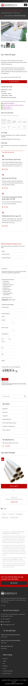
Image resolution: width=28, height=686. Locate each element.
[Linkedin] (4, 605)
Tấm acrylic (5, 412)
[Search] (25, 396)
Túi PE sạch (11, 514)
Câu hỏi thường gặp (8, 670)
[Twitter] (3, 605)
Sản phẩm (5, 666)
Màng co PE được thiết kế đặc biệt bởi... (11, 640)
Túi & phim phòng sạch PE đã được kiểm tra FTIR (12, 198)
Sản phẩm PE (19, 514)
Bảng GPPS (5, 408)
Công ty (5, 661)
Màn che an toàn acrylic (7, 646)
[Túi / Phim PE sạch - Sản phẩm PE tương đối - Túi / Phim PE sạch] (25, 40)
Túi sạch (4, 514)
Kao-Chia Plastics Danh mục (11, 159)
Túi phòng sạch (14, 517)
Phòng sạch (5, 517)
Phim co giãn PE (6, 430)
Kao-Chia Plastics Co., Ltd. (16, 680)
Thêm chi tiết (14, 502)
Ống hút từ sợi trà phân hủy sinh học (10, 634)
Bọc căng (22, 565)
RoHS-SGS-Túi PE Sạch (9, 178)
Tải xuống (6, 169)
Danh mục (10, 15)
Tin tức (4, 668)
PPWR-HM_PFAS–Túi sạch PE (11, 216)
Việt (26, 1)
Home (6, 15)
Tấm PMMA (5, 565)
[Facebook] (1, 605)
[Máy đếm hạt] (8, 45)
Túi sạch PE (5, 415)
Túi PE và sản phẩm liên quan (19, 15)
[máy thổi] (13, 45)
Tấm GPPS (19, 563)
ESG (4, 663)
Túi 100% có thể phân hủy (8, 426)
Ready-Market (20, 683)
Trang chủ (5, 658)
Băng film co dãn (17, 565)
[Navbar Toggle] (25, 5)
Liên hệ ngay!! (14, 583)
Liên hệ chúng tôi (7, 673)
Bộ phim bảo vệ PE (6, 419)
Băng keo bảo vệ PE (10, 565)
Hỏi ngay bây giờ (14, 81)
